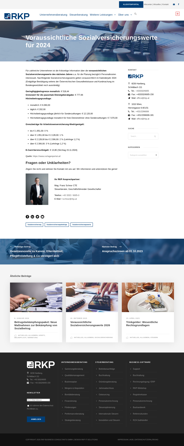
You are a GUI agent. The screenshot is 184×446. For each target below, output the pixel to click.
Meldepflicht (20, 337)
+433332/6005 (142, 91)
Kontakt (165, 4)
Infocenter (148, 4)
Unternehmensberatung (53, 14)
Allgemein (33, 335)
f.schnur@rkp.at (69, 199)
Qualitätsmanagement (74, 375)
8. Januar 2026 (21, 318)
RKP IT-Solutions (89, 440)
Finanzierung (70, 401)
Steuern (154, 337)
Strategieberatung (73, 420)
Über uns (123, 14)
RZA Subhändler (140, 420)
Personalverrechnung (108, 401)
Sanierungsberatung (74, 369)
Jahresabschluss (106, 388)
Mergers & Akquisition (74, 388)
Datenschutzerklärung (146, 440)
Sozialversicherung (34, 225)
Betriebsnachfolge (107, 369)
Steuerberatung (78, 14)
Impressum (123, 440)
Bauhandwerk (139, 407)
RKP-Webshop (139, 388)
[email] (174, 4)
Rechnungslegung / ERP (144, 382)
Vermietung (32, 337)
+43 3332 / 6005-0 (70, 195)
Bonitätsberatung (72, 394)
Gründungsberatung (108, 382)
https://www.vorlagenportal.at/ (47, 156)
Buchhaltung (104, 375)
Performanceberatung (74, 414)
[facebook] (178, 4)
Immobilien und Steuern (109, 420)
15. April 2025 (133, 318)
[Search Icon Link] (135, 16)
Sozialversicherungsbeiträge (57, 225)
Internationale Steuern (108, 414)
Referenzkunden (140, 414)
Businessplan (71, 382)
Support (136, 369)
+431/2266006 (142, 111)
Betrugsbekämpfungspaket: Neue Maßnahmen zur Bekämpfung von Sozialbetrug (35, 325)
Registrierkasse (140, 394)
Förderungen (70, 407)
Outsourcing (104, 394)
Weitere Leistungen (101, 14)
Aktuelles (157, 4)
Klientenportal (131, 4)
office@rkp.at (142, 98)
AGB (131, 440)
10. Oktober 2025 (78, 318)
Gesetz (42, 335)
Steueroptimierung (107, 407)
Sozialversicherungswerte (81, 225)
